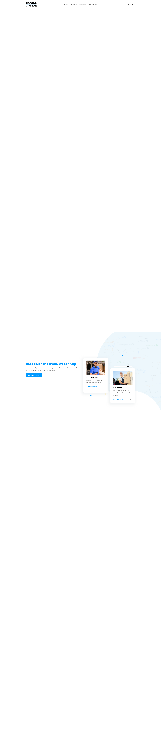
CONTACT (129, 4)
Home (66, 5)
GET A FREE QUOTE (34, 375)
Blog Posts (93, 5)
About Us (73, 5)
